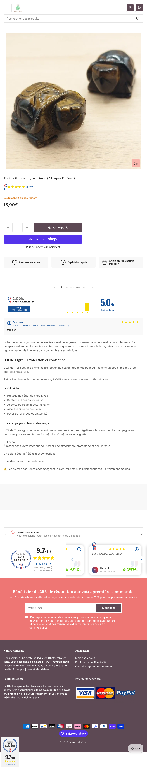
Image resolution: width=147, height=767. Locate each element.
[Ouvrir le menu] (8, 8)
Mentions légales (85, 657)
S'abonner (108, 607)
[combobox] (73, 18)
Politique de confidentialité (90, 662)
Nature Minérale (78, 742)
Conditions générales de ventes (93, 666)
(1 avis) (30, 186)
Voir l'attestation (19, 309)
